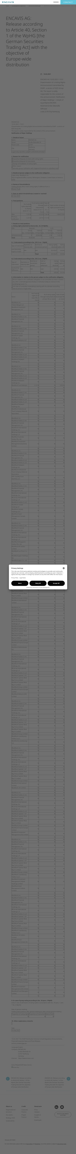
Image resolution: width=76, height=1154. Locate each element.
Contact (68, 2)
